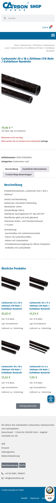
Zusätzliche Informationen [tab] (34, 169)
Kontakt (24, 498)
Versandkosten (20, 131)
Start (16, 45)
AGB (3, 444)
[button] (53, 35)
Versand (5, 448)
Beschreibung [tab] (11, 169)
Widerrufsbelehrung (10, 456)
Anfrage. (44, 141)
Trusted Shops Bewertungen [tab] (18, 174)
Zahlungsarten (8, 452)
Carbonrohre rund (21, 161)
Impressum (34, 498)
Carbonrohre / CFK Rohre (31, 45)
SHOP (35, 6)
